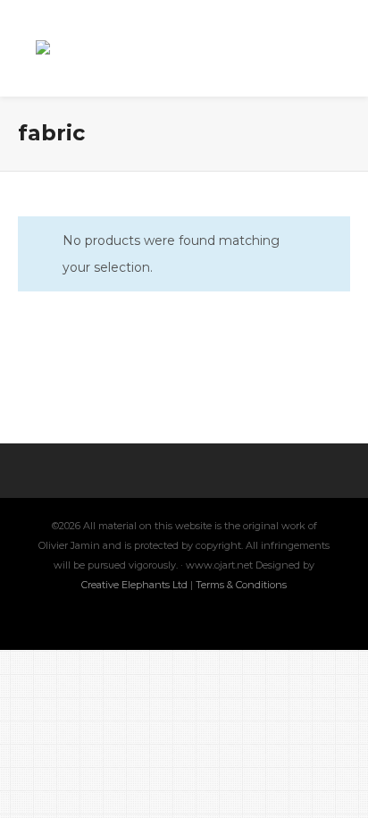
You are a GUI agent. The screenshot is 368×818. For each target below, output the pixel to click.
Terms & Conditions (241, 584)
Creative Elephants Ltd (135, 584)
